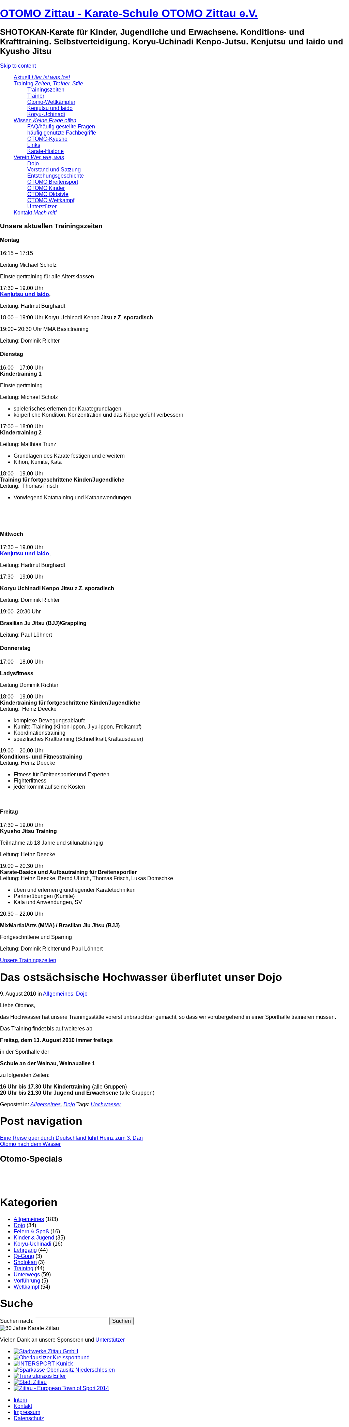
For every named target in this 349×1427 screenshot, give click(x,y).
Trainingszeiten (45, 90)
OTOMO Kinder (46, 188)
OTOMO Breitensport (52, 182)
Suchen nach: (16, 1321)
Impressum (27, 1412)
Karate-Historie (45, 151)
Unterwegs (27, 1274)
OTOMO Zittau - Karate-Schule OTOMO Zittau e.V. (129, 13)
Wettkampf (26, 1287)
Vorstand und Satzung (54, 169)
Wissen (45, 120)
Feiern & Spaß (31, 1231)
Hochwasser (106, 1104)
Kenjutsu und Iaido (50, 108)
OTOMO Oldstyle (48, 194)
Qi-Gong (24, 1256)
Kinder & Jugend (34, 1238)
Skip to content (18, 66)
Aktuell (42, 77)
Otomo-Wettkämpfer (51, 102)
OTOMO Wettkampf (50, 200)
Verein (39, 157)
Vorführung (27, 1281)
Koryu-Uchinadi (46, 114)
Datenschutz (29, 1418)
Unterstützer (42, 206)
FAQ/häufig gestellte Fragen (61, 126)
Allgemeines (58, 994)
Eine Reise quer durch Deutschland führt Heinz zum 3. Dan (71, 1138)
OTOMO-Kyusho (47, 139)
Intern (20, 1400)
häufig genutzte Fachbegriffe (61, 133)
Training (48, 83)
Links (33, 145)
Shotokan (25, 1262)
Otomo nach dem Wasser (30, 1144)
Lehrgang (25, 1250)
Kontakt (35, 213)
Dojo (33, 163)
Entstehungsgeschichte (55, 176)
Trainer (35, 96)
